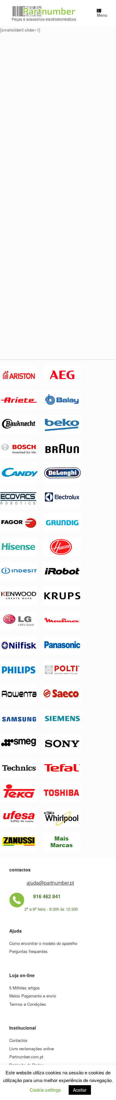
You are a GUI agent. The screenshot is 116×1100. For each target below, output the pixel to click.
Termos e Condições (27, 1004)
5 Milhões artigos (24, 988)
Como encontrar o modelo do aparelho (43, 943)
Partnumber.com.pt (26, 1057)
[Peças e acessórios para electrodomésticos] (43, 11)
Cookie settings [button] (45, 1089)
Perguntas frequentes (28, 951)
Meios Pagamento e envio (32, 996)
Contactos (18, 1040)
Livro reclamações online (31, 1049)
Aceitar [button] (80, 1090)
